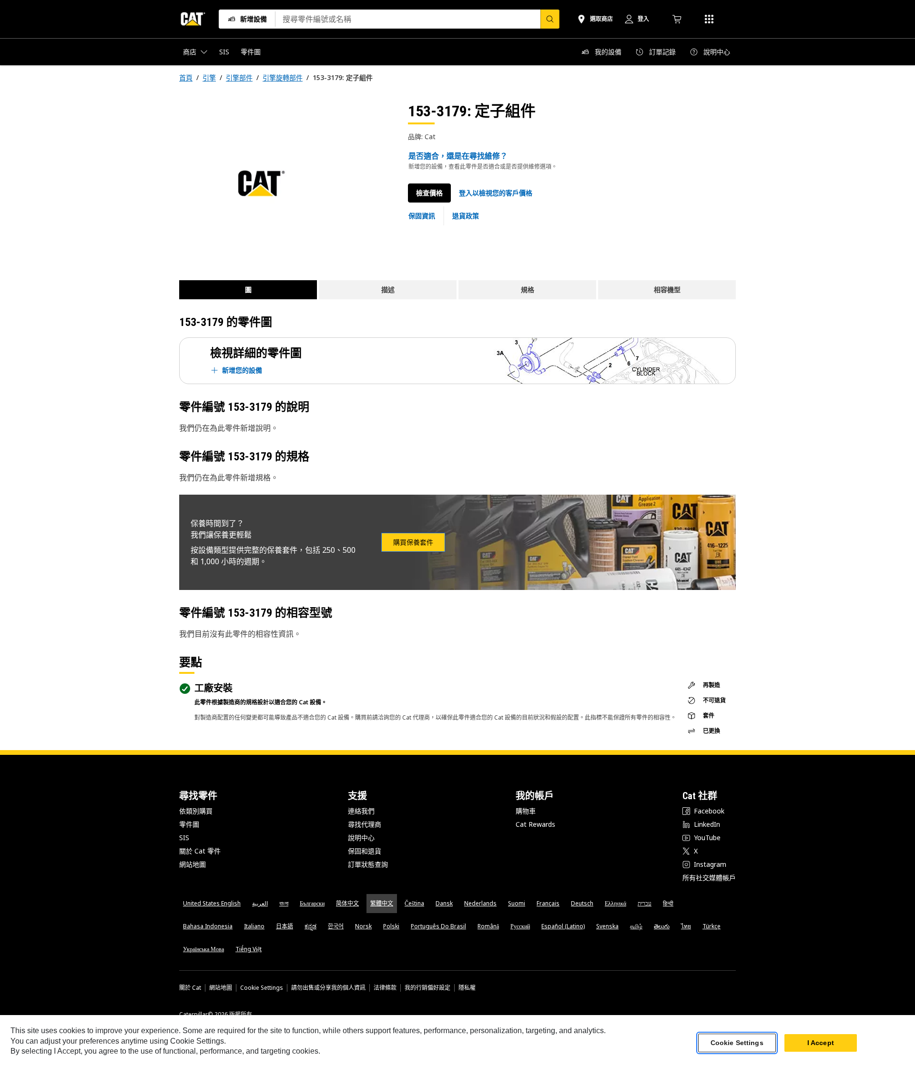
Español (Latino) (563, 926)
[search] (549, 19)
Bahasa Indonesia (208, 926)
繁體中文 (381, 903)
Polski (391, 926)
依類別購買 (196, 810)
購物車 (526, 810)
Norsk (363, 926)
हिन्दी (668, 903)
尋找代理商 (364, 824)
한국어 (336, 926)
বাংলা (283, 903)
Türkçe (711, 926)
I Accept (820, 1043)
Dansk (444, 903)
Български (312, 903)
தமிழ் (636, 926)
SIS (184, 837)
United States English (212, 903)
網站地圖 (192, 864)
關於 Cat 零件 (200, 850)
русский (520, 926)
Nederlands (480, 903)
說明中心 (361, 837)
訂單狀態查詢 (368, 864)
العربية (260, 903)
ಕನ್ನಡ (310, 926)
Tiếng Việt (248, 949)
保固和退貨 (364, 850)
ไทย (686, 926)
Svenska (607, 926)
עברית (644, 903)
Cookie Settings (261, 988)
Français (548, 903)
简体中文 (347, 903)
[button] (495, 193)
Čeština (414, 903)
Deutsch (582, 903)
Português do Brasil (438, 926)
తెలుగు (662, 926)
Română (488, 926)
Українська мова (203, 949)
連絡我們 (361, 810)
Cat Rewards (535, 824)
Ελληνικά (615, 903)
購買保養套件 (413, 542)
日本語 (284, 926)
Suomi (516, 903)
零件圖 (189, 824)
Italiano (254, 926)
